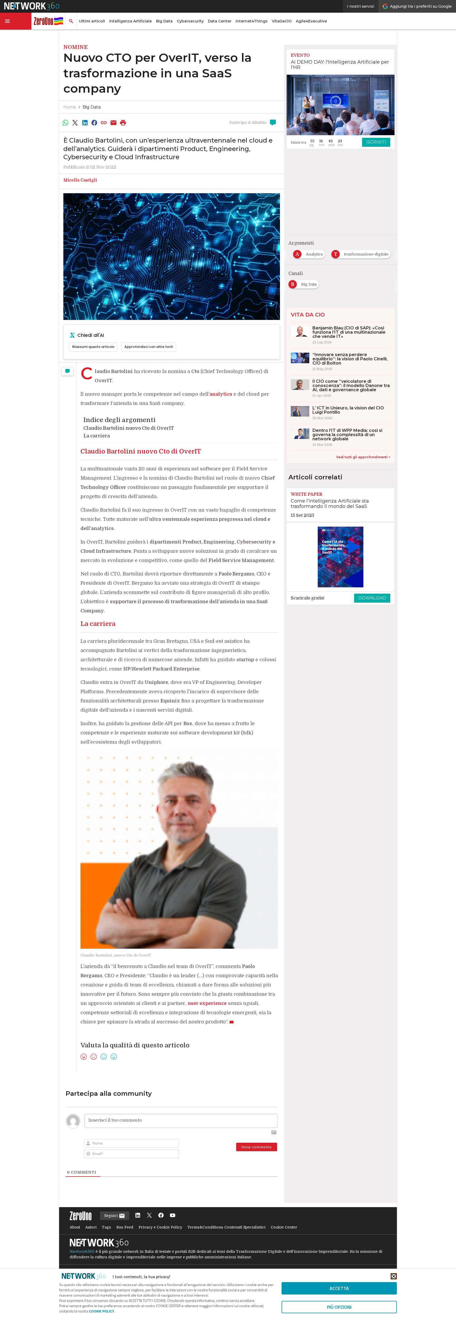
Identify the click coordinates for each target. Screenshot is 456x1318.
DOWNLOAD (372, 598)
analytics (221, 394)
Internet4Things (252, 21)
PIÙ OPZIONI (339, 1307)
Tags (106, 1227)
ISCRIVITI (376, 142)
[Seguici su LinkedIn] (138, 1215)
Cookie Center (284, 1227)
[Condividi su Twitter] (75, 123)
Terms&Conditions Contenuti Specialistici (226, 1227)
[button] (16, 21)
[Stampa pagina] (123, 123)
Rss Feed (124, 1227)
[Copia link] (104, 123)
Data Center (219, 21)
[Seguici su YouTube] (172, 1215)
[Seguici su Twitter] (149, 1215)
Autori (91, 1227)
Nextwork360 (82, 1251)
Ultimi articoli (92, 21)
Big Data (164, 21)
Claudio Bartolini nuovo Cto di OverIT (128, 428)
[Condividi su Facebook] (94, 123)
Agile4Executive (311, 21)
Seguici (111, 1215)
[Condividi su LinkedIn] (84, 123)
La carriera (96, 435)
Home (69, 107)
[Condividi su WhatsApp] (65, 123)
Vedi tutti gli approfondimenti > (363, 457)
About (75, 1227)
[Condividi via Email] (113, 123)
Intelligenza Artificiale (130, 21)
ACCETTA (339, 1288)
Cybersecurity (190, 21)
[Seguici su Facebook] (161, 1215)
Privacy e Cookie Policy (160, 1227)
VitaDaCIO (282, 21)
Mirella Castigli (80, 180)
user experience (207, 1003)
